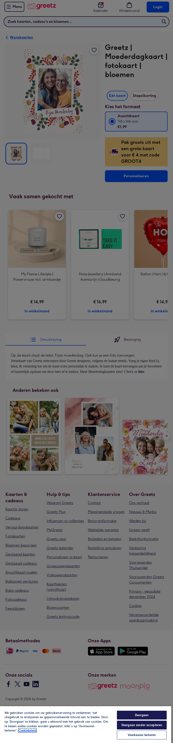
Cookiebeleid (27, 730)
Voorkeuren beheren (142, 735)
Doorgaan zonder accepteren (141, 725)
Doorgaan (142, 715)
